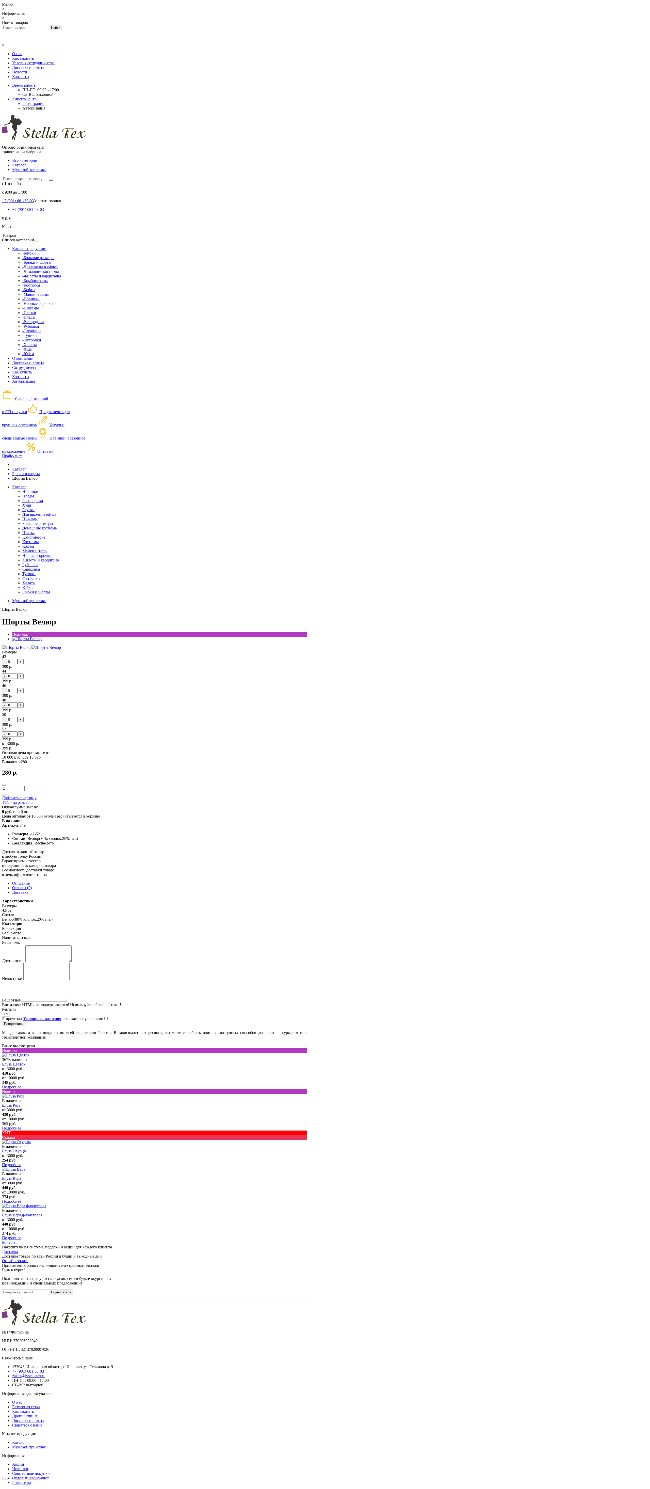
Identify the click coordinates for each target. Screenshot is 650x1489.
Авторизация (33, 108)
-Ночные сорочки (37, 303)
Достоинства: (13, 961)
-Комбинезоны (35, 280)
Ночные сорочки (37, 555)
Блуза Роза (11, 1105)
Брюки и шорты (36, 592)
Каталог (19, 165)
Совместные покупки (31, 1473)
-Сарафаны (31, 331)
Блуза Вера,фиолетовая (22, 1215)
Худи (26, 505)
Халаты (29, 583)
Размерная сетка (26, 1407)
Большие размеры (37, 523)
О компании (23, 358)
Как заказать (23, 58)
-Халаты (29, 344)
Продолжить (13, 1024)
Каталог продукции (29, 248)
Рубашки (30, 564)
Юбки (27, 587)
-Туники (29, 335)
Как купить (22, 372)
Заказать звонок (47, 201)
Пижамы (30, 519)
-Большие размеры (38, 258)
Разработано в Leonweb (22, 1478)
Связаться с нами (27, 1425)
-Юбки (28, 354)
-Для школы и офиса (40, 267)
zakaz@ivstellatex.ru (28, 1376)
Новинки (30, 491)
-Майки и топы (35, 294)
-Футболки (31, 340)
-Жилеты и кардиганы (41, 276)
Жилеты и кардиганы (41, 560)
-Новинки (31, 299)
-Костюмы (31, 285)
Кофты (28, 546)
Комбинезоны (34, 537)
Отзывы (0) (22, 888)
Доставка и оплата (28, 67)
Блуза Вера (11, 1178)
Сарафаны (31, 569)
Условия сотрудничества (33, 63)
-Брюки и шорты (36, 262)
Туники (29, 574)
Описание (21, 883)
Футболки (31, 578)
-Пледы (28, 317)
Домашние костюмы (40, 528)
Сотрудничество (26, 367)
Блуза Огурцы (14, 1151)
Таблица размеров (18, 802)
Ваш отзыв (11, 1000)
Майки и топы (34, 551)
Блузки (28, 510)
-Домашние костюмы (40, 271)
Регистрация (33, 103)
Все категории (24, 160)
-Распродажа (33, 322)
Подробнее (11, 1087)
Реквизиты (21, 1482)
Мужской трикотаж (29, 169)
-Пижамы (30, 308)
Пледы (28, 496)
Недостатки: (12, 978)
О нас (17, 54)
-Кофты (28, 290)
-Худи (27, 349)
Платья (28, 532)
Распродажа (32, 500)
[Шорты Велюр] (27, 639)
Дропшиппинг (25, 1416)
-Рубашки (30, 326)
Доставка (20, 892)
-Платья (29, 312)
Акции (18, 1464)
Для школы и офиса (39, 514)
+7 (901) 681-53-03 (28, 209)
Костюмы (30, 542)
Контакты (20, 76)
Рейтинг (9, 1009)
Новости (19, 72)
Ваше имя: (11, 942)
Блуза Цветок (13, 1064)
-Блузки (29, 253)
